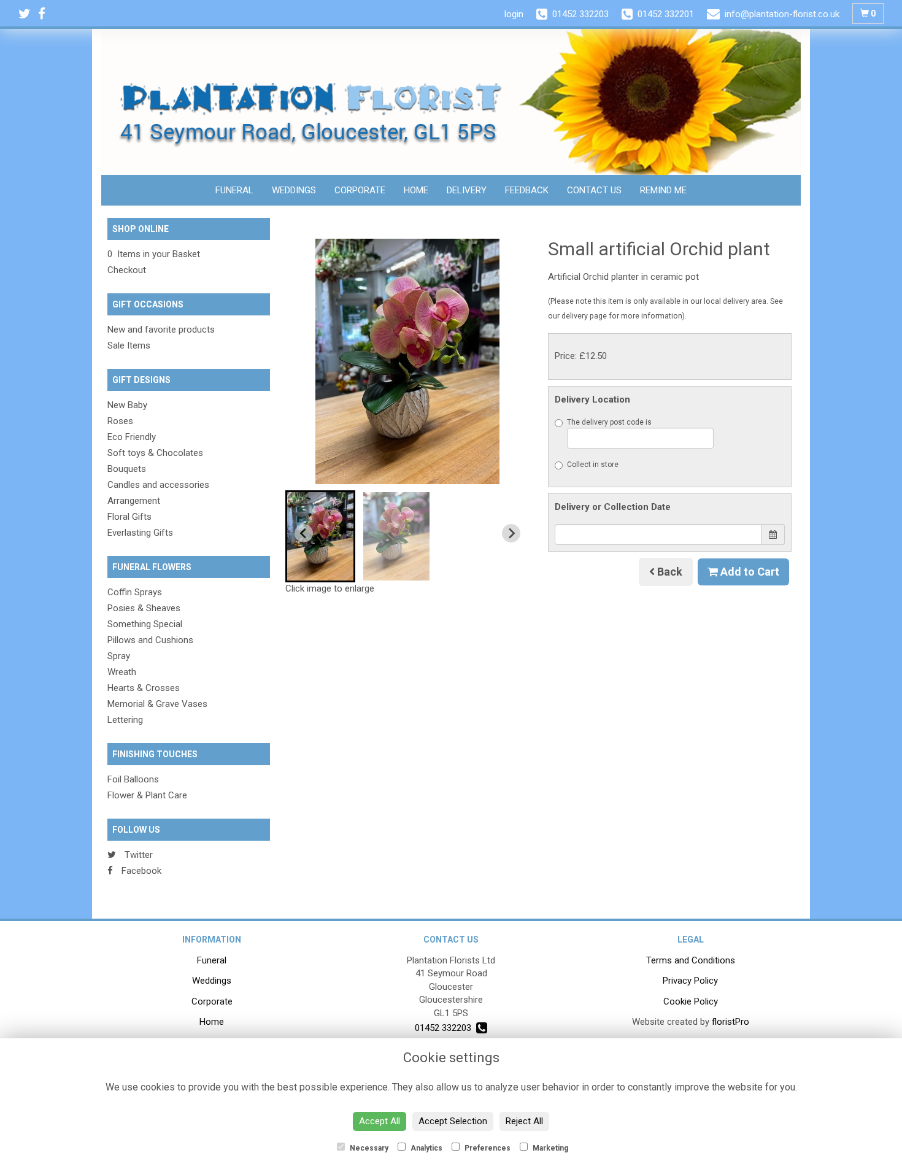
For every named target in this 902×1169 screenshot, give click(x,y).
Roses (120, 420)
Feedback (527, 190)
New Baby (127, 405)
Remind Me (663, 190)
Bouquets (126, 468)
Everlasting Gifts (140, 532)
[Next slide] (511, 533)
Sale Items (128, 345)
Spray (118, 656)
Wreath (121, 671)
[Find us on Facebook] (45, 14)
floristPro (730, 1021)
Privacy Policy (690, 980)
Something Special (144, 624)
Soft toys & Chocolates (155, 452)
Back (668, 571)
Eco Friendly (131, 436)
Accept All (379, 1121)
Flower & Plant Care (147, 795)
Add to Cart (748, 571)
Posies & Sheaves (143, 608)
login (513, 14)
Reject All (524, 1121)
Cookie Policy (690, 1001)
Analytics (425, 1148)
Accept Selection (452, 1121)
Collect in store (593, 464)
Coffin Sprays (134, 592)
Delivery (467, 190)
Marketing (549, 1148)
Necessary (368, 1148)
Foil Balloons (133, 779)
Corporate (359, 190)
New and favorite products (161, 329)
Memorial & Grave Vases (157, 703)
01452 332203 (445, 1027)
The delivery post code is (609, 422)
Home (416, 190)
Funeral (234, 190)
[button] (320, 536)
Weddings (294, 190)
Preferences (487, 1148)
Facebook (140, 870)
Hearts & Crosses (143, 687)
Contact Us (594, 190)
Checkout (126, 270)
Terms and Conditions (690, 960)
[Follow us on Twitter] (28, 14)
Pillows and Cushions (150, 640)
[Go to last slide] (304, 533)
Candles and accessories (158, 484)
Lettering (125, 719)
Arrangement (133, 500)
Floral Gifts (129, 516)
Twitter (137, 854)
